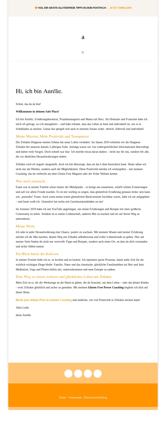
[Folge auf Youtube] (88, 374)
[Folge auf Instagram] (68, 374)
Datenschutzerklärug (95, 397)
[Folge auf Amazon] (78, 374)
